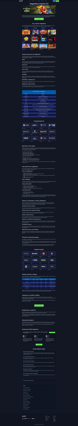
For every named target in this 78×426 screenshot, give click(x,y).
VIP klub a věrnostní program (26, 398)
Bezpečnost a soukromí (26, 404)
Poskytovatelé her (25, 392)
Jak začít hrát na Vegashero (26, 395)
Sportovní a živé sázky (26, 393)
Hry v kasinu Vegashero (26, 387)
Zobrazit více (39, 344)
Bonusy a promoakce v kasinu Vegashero (28, 396)
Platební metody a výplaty (26, 401)
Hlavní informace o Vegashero (26, 390)
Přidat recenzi (52, 332)
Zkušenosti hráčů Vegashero (26, 407)
